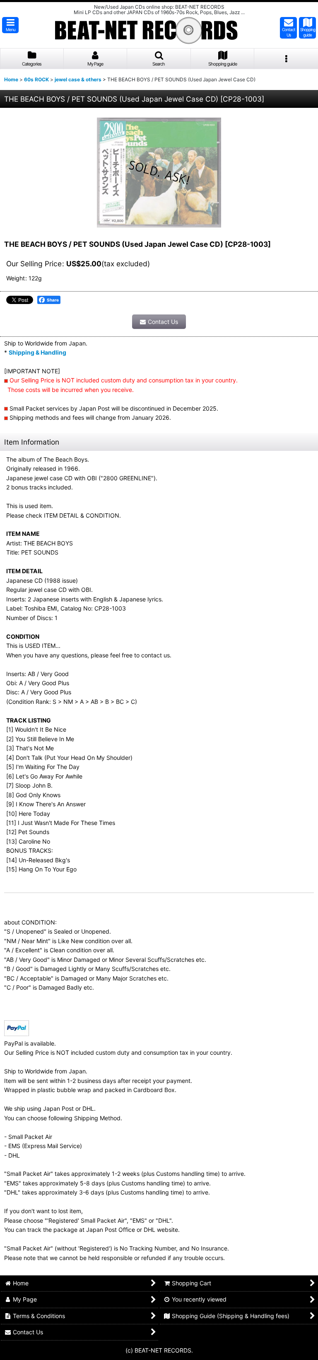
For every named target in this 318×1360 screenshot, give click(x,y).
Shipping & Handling (37, 352)
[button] (10, 25)
